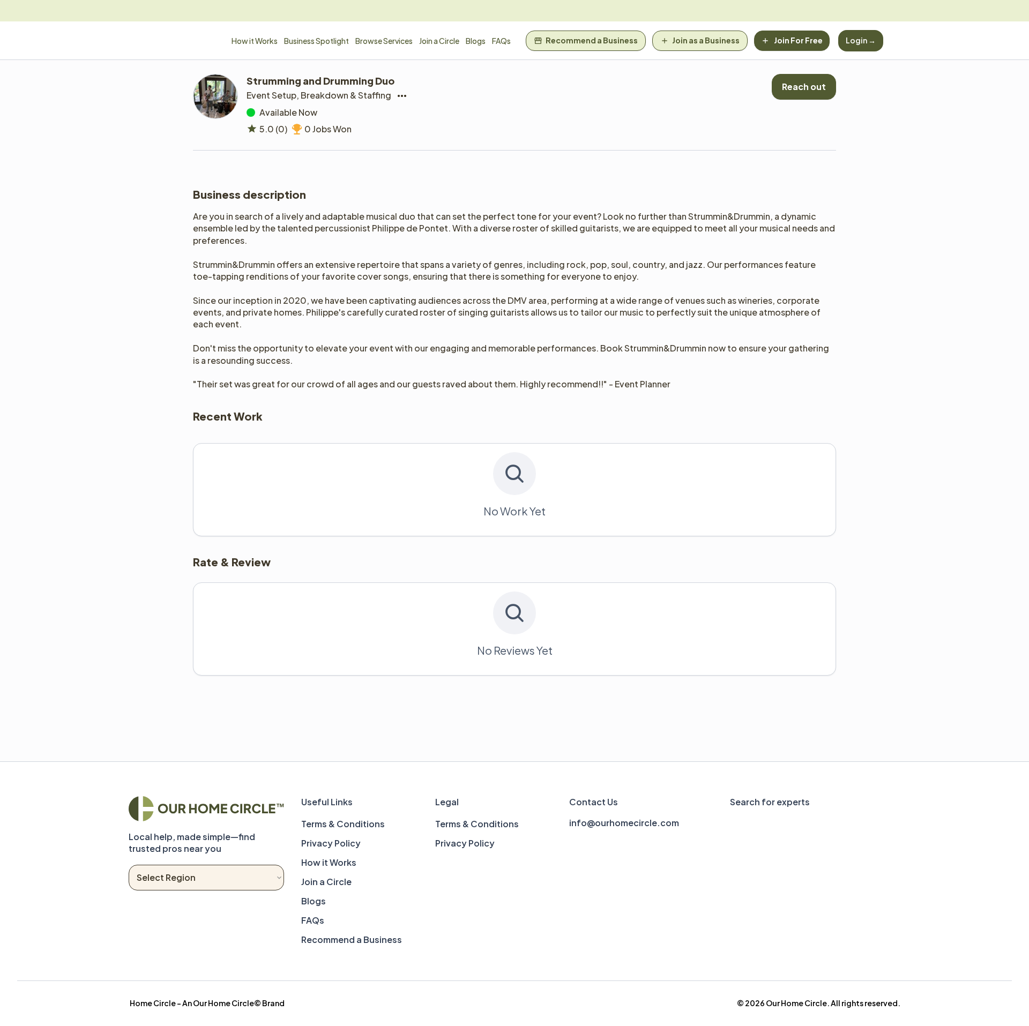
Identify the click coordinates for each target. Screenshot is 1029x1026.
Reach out (804, 86)
